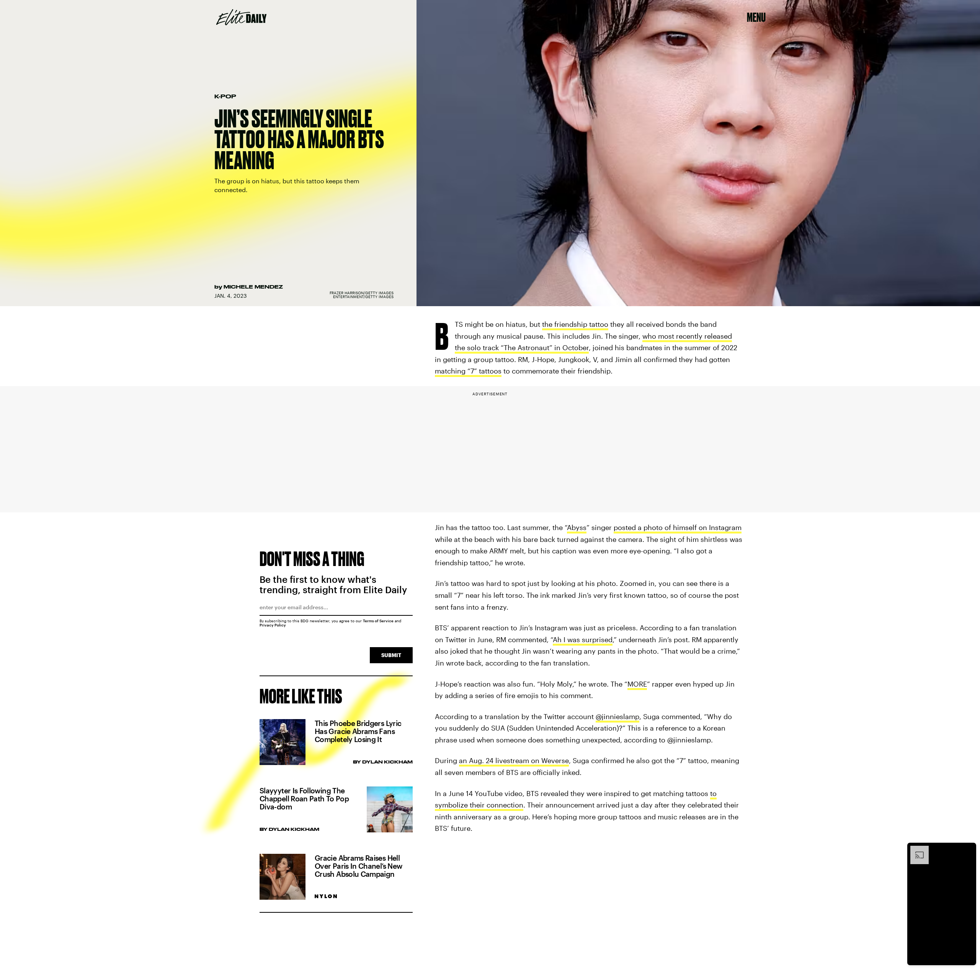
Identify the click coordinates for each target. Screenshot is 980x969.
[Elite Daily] (241, 17)
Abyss (576, 527)
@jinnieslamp (617, 716)
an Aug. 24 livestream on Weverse (514, 760)
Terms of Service (378, 620)
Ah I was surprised (582, 639)
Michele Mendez (253, 286)
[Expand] (916, 849)
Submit (391, 655)
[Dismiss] (968, 849)
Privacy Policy (273, 625)
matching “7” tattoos (468, 371)
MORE (637, 684)
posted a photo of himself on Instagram (678, 527)
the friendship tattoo (575, 324)
